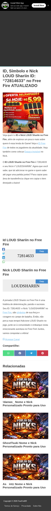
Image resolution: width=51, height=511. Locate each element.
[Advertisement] (25, 37)
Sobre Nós (37, 506)
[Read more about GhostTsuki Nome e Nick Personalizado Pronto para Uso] (25, 425)
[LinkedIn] (3, 257)
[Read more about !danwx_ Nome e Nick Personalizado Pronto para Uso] (25, 384)
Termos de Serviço (11, 506)
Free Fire (7, 312)
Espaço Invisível (32, 151)
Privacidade (26, 506)
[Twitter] (3, 253)
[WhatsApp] (3, 261)
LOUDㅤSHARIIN (25, 286)
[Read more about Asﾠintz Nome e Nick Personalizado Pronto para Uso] (25, 466)
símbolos (21, 312)
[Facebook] (3, 249)
